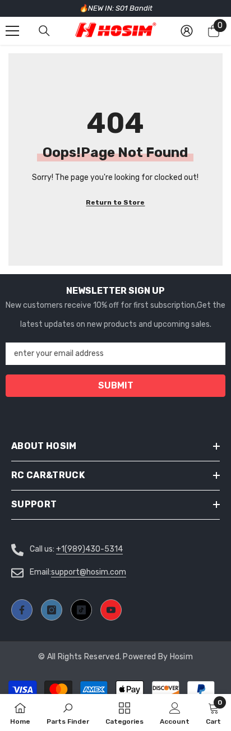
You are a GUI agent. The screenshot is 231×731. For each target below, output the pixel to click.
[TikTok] (81, 610)
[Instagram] (51, 610)
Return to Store (115, 202)
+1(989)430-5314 (89, 549)
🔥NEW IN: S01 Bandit (116, 8)
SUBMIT (115, 385)
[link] (175, 712)
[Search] (44, 31)
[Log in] (186, 31)
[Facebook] (22, 610)
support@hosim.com (88, 572)
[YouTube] (111, 610)
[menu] (12, 31)
